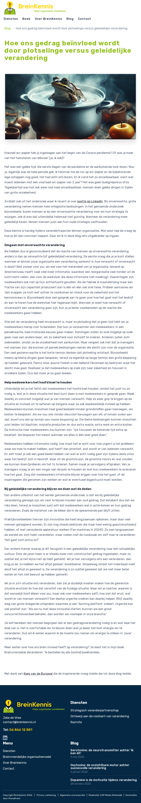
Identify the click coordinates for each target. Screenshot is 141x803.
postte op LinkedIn (90, 201)
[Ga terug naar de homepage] (35, 8)
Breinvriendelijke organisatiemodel (27, 757)
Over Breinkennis (14, 762)
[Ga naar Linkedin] (5, 737)
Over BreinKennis (48, 19)
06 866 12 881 (20, 730)
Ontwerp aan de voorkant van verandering (99, 716)
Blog (69, 19)
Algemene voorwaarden (72, 795)
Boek (26, 19)
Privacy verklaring (46, 795)
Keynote (76, 722)
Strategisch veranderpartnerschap (94, 710)
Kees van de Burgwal (38, 673)
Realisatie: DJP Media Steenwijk (105, 795)
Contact (84, 19)
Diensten (11, 19)
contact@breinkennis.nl (19, 722)
